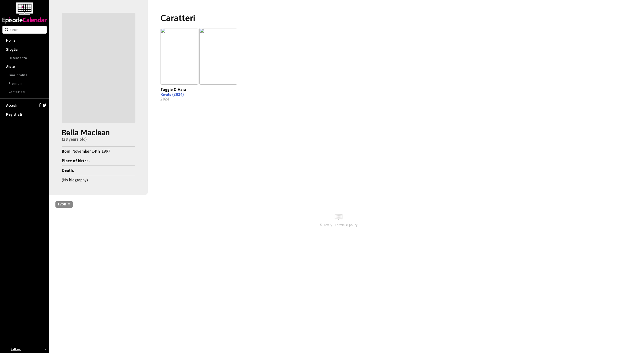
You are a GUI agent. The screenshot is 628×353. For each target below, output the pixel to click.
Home (10, 40)
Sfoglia (12, 49)
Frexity (327, 225)
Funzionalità (18, 75)
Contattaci (17, 92)
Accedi (11, 105)
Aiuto (10, 67)
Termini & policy (346, 225)
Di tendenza (18, 58)
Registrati (14, 114)
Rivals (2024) (172, 94)
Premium (15, 83)
